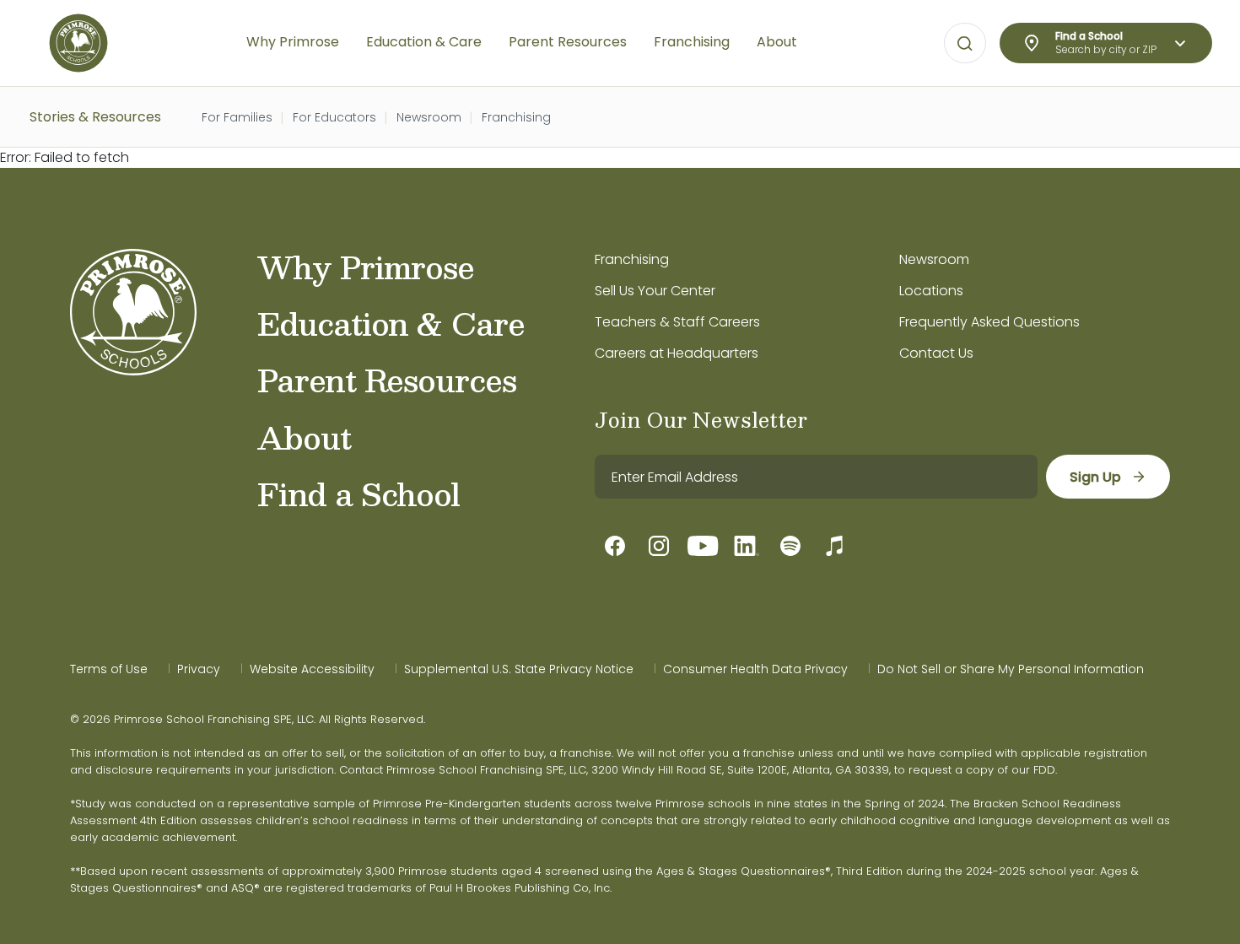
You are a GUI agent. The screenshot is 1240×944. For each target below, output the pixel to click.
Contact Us (936, 353)
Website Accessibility (312, 669)
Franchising (516, 117)
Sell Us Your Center (655, 290)
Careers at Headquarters (676, 353)
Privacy (198, 669)
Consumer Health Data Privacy (755, 669)
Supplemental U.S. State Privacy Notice (518, 669)
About (304, 437)
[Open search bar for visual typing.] (965, 44)
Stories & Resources (95, 117)
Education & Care (391, 323)
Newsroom (428, 117)
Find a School (358, 493)
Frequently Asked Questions (989, 322)
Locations (931, 290)
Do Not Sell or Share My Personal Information (1010, 669)
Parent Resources (386, 379)
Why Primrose (365, 266)
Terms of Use (109, 669)
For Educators (334, 117)
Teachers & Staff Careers (677, 322)
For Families (237, 117)
